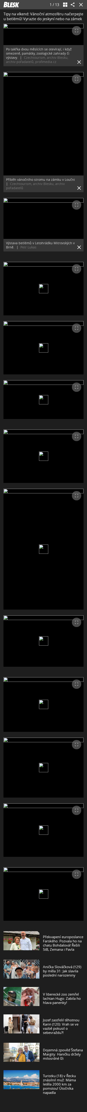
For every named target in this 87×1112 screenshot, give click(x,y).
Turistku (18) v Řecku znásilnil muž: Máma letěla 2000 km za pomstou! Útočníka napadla (59, 1084)
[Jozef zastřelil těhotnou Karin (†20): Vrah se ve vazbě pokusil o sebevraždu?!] (21, 1026)
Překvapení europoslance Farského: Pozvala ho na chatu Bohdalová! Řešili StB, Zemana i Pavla (63, 943)
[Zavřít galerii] (80, 4)
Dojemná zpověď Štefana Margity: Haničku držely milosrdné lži (63, 1054)
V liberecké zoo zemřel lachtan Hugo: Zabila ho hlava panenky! (62, 998)
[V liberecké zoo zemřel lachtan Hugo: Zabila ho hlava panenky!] (21, 998)
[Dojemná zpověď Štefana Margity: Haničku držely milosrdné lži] (21, 1054)
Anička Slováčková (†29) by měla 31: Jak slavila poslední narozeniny (62, 970)
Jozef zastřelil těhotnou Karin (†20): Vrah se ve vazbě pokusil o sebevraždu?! (61, 1026)
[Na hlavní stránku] (11, 4)
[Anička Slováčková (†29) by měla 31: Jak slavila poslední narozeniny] (21, 971)
